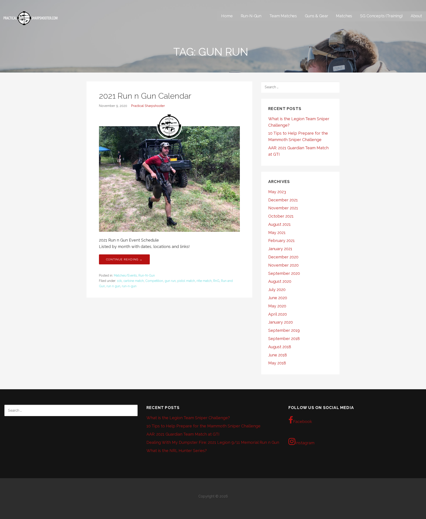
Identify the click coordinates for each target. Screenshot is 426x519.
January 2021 (280, 248)
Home (227, 16)
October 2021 (281, 216)
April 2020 (277, 314)
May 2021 (277, 232)
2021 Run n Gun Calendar (145, 95)
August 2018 (279, 346)
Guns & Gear (316, 16)
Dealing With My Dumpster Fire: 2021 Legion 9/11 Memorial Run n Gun (212, 442)
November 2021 (283, 208)
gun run (170, 281)
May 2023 (277, 191)
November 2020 (283, 265)
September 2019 (284, 330)
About (416, 16)
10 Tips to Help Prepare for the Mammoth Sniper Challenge (203, 426)
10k (119, 281)
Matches (344, 16)
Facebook (302, 421)
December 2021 (283, 200)
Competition (154, 281)
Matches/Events (125, 275)
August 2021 (279, 224)
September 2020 (284, 273)
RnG (216, 281)
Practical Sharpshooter (148, 106)
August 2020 (279, 281)
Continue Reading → (124, 259)
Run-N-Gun (251, 16)
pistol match (186, 281)
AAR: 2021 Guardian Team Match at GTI (182, 434)
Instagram (304, 442)
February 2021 (281, 240)
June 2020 (277, 297)
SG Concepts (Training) (381, 16)
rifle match (204, 281)
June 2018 (277, 355)
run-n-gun (129, 286)
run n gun (113, 286)
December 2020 (283, 257)
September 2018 (284, 338)
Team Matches (283, 16)
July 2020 (277, 289)
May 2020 (277, 306)
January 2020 (280, 322)
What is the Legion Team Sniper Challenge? (188, 417)
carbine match (133, 281)
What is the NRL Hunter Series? (176, 450)
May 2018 (277, 363)
